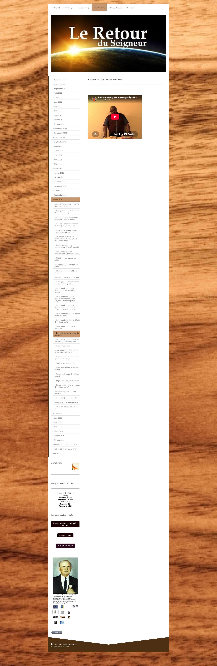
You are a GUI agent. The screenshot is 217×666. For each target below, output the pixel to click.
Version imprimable (60, 644)
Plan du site (73, 644)
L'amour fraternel (65, 535)
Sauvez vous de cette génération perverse (65, 524)
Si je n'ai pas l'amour (65, 546)
